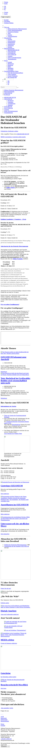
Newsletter (10, 69)
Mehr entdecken (5, 514)
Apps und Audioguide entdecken (10, 614)
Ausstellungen (11, 103)
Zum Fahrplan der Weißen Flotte (13, 433)
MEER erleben (7, 640)
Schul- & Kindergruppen (14, 57)
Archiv (11, 708)
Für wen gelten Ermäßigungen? (10, 304)
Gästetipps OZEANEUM (12, 486)
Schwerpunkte (11, 41)
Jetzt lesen (3, 688)
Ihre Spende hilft (12, 77)
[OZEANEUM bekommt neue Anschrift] (15, 353)
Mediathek (10, 68)
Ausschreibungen (12, 36)
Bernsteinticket (16, 424)
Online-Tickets (10, 187)
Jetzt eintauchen (5, 534)
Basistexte (10, 65)
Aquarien (10, 105)
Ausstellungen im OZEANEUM (15, 505)
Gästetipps (10, 102)
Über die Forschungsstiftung (15, 73)
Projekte (10, 39)
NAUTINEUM (12, 54)
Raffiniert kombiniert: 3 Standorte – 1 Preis (13, 219)
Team (9, 33)
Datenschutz (4, 719)
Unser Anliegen (12, 74)
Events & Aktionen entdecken (9, 643)
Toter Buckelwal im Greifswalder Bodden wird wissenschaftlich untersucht (15, 380)
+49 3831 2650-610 (6, 739)
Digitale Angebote (8, 611)
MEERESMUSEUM (13, 50)
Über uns (6, 27)
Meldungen (11, 63)
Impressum (4, 718)
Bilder (9, 66)
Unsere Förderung (12, 76)
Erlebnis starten (5, 603)
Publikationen (11, 42)
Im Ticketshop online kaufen (8, 677)
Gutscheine (6, 673)
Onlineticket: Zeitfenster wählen (9, 131)
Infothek (10, 47)
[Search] (17, 87)
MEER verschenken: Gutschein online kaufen (13, 137)
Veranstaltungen (12, 59)
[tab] (15, 219)
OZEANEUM (12, 51)
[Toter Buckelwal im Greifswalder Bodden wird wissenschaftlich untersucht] (15, 374)
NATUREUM (11, 53)
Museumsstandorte (9, 48)
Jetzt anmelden (5, 708)
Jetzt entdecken (5, 493)
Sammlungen (11, 44)
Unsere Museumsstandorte (15, 30)
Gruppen (10, 56)
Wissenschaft (7, 38)
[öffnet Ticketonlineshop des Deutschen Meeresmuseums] (15, 657)
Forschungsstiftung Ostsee (11, 71)
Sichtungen (11, 45)
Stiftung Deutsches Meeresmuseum (17, 29)
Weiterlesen (4, 371)
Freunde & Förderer (13, 32)
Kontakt (10, 62)
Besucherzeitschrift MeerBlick (14, 685)
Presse (6, 60)
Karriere (10, 35)
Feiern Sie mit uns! (6, 588)
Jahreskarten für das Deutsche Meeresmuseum (14, 246)
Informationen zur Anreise (8, 406)
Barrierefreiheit (5, 721)
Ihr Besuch (7, 94)
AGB (2, 716)
